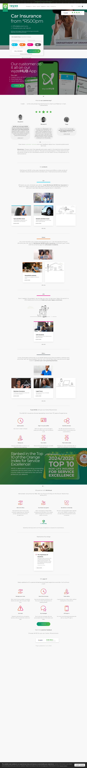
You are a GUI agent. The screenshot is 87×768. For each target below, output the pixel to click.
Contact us (53, 6)
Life (29, 47)
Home (22, 47)
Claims (34, 6)
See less (43, 228)
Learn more (16, 223)
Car (13, 47)
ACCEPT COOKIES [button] (79, 765)
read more (39, 567)
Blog (48, 6)
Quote (38, 6)
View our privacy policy (26, 57)
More (37, 47)
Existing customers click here (26, 54)
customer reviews (31, 144)
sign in (43, 624)
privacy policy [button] (63, 766)
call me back (18, 51)
